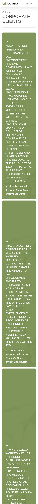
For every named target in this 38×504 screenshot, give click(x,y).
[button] (31, 3)
